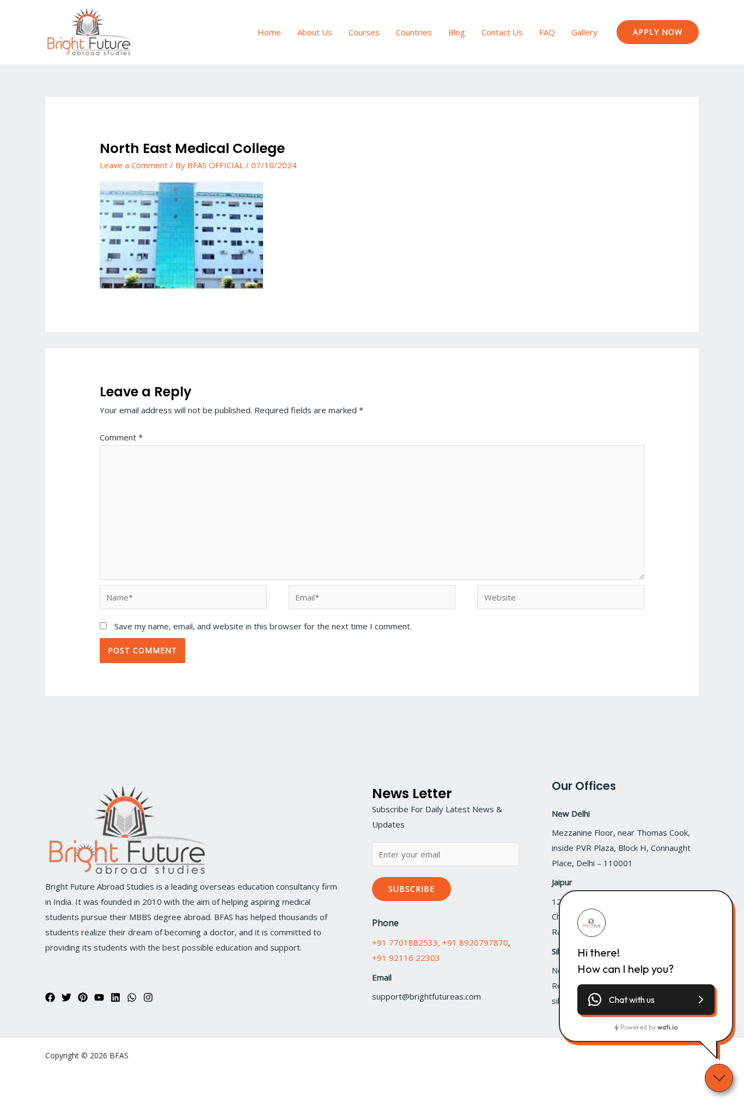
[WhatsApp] (132, 997)
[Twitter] (66, 997)
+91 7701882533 (405, 942)
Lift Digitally (678, 1055)
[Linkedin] (115, 997)
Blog (456, 32)
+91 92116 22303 (406, 957)
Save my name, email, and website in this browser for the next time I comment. (263, 626)
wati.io (667, 1027)
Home (269, 32)
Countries (414, 32)
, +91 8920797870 (473, 942)
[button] (658, 32)
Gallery (584, 32)
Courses (364, 32)
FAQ (547, 32)
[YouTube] (99, 997)
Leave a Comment (134, 165)
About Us (314, 32)
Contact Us (502, 32)
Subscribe (411, 889)
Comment (121, 437)
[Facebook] (50, 997)
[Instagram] (148, 997)
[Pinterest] (83, 997)
